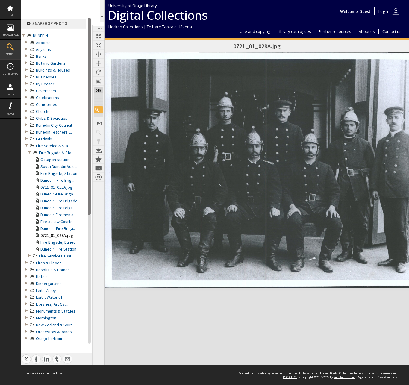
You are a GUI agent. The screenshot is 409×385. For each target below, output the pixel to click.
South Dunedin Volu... (58, 166)
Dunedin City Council (54, 125)
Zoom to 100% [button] (98, 81)
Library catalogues (294, 31)
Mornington (46, 318)
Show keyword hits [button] (98, 132)
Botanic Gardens (51, 63)
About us (367, 31)
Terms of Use (54, 373)
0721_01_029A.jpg (56, 235)
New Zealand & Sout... (55, 325)
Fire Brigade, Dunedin (59, 242)
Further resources (335, 31)
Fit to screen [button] (98, 45)
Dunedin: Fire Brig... (57, 180)
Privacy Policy (35, 373)
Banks (41, 56)
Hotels (42, 276)
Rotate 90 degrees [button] (98, 72)
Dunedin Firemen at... (59, 214)
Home (10, 15)
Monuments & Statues (55, 311)
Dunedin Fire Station (58, 249)
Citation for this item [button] (98, 177)
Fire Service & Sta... (53, 145)
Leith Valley (46, 290)
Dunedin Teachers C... (55, 132)
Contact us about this (98, 168)
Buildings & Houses (53, 70)
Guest (364, 11)
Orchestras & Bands (54, 331)
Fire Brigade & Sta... (56, 152)
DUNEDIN (40, 35)
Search (10, 54)
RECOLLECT (290, 377)
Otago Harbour (49, 338)
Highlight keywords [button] (98, 141)
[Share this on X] (26, 356)
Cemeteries (46, 104)
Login (10, 94)
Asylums (43, 49)
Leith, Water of (49, 297)
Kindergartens (49, 283)
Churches (44, 111)
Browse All (10, 35)
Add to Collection (98, 159)
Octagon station (54, 159)
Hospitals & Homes (53, 269)
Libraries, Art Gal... (52, 304)
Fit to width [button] (98, 54)
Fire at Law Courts (56, 221)
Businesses (46, 77)
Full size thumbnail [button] (98, 36)
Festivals (44, 139)
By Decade (45, 84)
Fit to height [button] (98, 63)
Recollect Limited (344, 377)
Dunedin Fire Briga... (57, 207)
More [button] (10, 114)
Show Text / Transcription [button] (98, 123)
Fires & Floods (49, 263)
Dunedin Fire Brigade (59, 201)
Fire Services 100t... (56, 256)
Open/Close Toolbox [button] (102, 11)
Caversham (46, 90)
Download (98, 150)
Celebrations (47, 97)
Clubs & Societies (51, 118)
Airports (43, 42)
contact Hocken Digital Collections (331, 373)
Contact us (392, 31)
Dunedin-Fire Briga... (58, 194)
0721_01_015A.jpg (56, 187)
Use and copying (255, 31)
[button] (98, 109)
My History (10, 74)
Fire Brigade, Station (58, 173)
